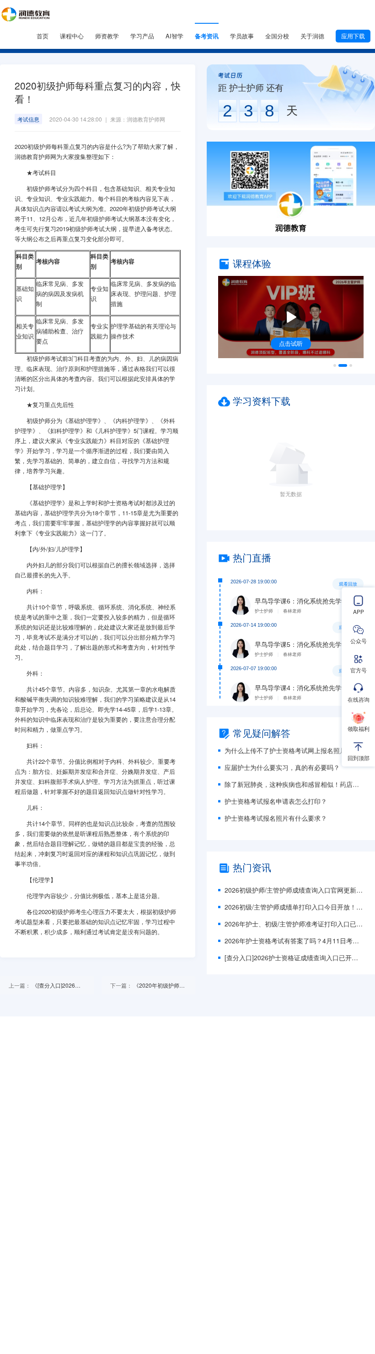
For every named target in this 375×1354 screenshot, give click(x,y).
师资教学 (107, 36)
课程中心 (72, 36)
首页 (42, 36)
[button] (291, 189)
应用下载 (353, 36)
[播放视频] (290, 317)
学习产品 (142, 36)
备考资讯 (207, 36)
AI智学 (174, 36)
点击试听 (291, 343)
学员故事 (242, 36)
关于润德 (312, 36)
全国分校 (277, 36)
